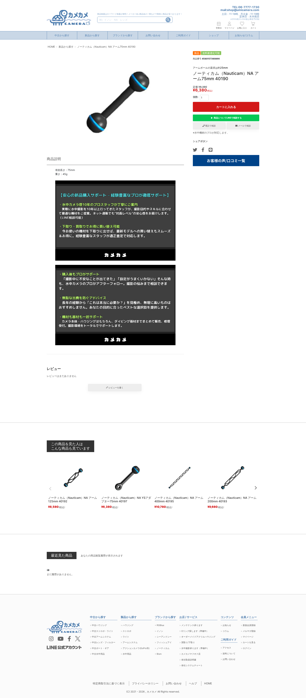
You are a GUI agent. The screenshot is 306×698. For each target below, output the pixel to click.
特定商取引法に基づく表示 (109, 683)
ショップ (214, 35)
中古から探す (62, 35)
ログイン (247, 648)
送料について (229, 653)
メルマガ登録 (249, 631)
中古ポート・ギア (100, 648)
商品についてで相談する (228, 117)
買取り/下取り (188, 642)
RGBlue (160, 625)
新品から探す (92, 35)
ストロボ (127, 631)
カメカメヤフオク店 (190, 654)
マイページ (248, 636)
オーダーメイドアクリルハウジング (198, 636)
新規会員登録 (249, 625)
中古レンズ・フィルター (103, 642)
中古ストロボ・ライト (102, 631)
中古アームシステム (101, 636)
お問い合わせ (153, 35)
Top (293, 687)
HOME (51, 46)
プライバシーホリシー (145, 683)
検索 (168, 19)
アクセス (227, 647)
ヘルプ (193, 683)
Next (255, 487)
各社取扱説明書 (188, 659)
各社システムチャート (192, 665)
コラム (226, 631)
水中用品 (127, 654)
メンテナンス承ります (192, 625)
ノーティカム (163, 648)
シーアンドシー (164, 636)
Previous (50, 488)
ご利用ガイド (183, 35)
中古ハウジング (99, 625)
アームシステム (130, 642)
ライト (126, 636)
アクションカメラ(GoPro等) (136, 648)
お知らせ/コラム (244, 35)
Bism (159, 654)
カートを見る (249, 642)
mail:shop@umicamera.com (239, 10)
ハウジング (128, 625)
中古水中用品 (98, 654)
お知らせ (227, 625)
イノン (160, 631)
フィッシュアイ (164, 642)
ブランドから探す (123, 35)
